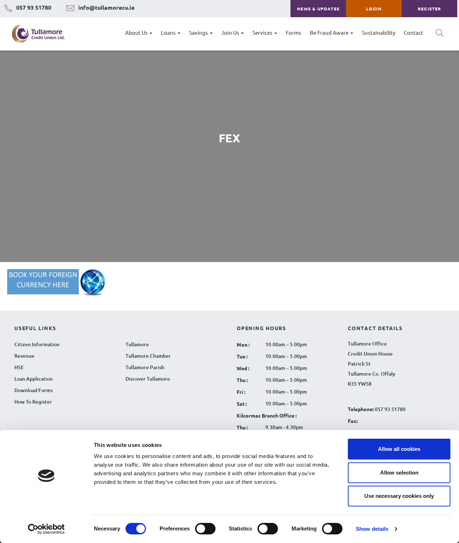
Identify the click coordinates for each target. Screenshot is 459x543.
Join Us (230, 32)
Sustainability (378, 32)
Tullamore (137, 344)
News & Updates (318, 8)
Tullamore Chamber (148, 355)
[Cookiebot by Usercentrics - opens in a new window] (46, 529)
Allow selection (399, 473)
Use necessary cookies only (399, 496)
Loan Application (33, 378)
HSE (19, 367)
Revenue (24, 355)
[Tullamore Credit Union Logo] (35, 34)
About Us (137, 32)
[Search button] (440, 35)
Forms (293, 32)
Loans (169, 32)
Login (374, 8)
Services (263, 32)
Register (429, 8)
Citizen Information (37, 344)
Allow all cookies (399, 449)
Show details (372, 529)
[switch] (205, 528)
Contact (413, 32)
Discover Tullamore (148, 378)
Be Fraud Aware (330, 32)
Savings (199, 32)
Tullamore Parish (145, 367)
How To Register (33, 401)
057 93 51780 (390, 409)
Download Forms (33, 390)
